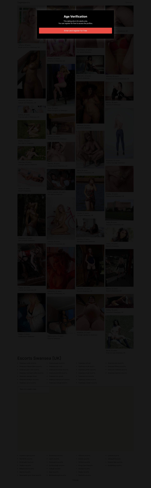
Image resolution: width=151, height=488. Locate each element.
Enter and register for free (75, 31)
